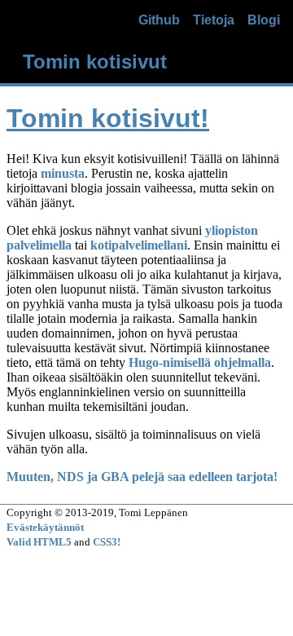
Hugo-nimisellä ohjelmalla (200, 362)
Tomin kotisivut (95, 62)
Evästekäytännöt (45, 527)
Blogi (263, 20)
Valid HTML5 (39, 542)
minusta (63, 173)
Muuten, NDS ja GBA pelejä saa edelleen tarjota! (142, 477)
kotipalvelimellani (138, 245)
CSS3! (106, 542)
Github (159, 20)
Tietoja (213, 20)
